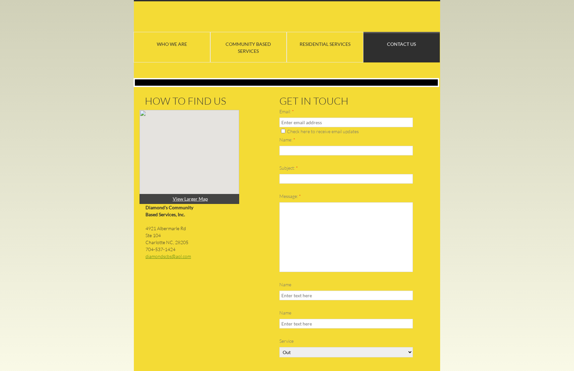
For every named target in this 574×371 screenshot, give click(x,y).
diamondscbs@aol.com (168, 256)
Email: (286, 111)
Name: (287, 139)
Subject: (288, 168)
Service (286, 341)
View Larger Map (190, 199)
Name (285, 284)
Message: (290, 196)
